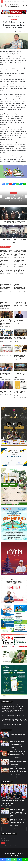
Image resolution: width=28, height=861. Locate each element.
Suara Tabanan (8, 31)
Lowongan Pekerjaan (13, 198)
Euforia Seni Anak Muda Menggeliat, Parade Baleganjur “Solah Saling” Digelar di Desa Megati (6, 253)
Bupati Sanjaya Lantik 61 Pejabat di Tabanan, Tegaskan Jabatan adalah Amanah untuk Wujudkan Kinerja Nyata (14, 724)
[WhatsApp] (17, 184)
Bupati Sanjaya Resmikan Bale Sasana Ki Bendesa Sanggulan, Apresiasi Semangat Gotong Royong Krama (13, 715)
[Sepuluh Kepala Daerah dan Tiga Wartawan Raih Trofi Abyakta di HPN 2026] (20, 297)
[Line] (24, 184)
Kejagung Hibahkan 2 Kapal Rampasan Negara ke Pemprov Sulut (6, 338)
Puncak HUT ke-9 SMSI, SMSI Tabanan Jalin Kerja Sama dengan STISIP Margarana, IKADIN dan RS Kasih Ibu (20, 253)
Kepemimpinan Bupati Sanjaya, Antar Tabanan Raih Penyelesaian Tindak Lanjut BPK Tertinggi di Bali (6, 322)
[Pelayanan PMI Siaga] (6, 348)
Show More (14, 828)
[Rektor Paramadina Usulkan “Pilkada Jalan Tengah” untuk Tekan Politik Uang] (20, 314)
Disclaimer (20, 853)
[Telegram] (20, 184)
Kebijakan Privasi (13, 853)
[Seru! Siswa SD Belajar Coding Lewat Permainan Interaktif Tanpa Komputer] (20, 332)
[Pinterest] (10, 184)
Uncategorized (16, 16)
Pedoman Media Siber (14, 855)
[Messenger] (13, 184)
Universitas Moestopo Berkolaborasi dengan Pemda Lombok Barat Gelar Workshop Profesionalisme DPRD (5, 287)
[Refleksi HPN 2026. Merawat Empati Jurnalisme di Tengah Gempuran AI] (6, 297)
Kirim (3, 843)
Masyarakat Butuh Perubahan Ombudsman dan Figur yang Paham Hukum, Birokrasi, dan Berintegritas (20, 287)
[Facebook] (3, 184)
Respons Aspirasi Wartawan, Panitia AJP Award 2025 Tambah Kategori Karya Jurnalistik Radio (20, 356)
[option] (13, 197)
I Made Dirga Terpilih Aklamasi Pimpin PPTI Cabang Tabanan (19, 270)
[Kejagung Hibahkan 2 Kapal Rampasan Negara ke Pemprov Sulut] (6, 332)
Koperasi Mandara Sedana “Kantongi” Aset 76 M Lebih (6, 270)
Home (10, 16)
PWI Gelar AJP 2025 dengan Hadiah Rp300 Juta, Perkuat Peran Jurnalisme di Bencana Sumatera (19, 392)
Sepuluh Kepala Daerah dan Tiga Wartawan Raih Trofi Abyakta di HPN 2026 (20, 304)
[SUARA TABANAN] (13, 6)
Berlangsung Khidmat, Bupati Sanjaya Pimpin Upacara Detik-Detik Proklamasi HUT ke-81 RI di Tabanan (13, 802)
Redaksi (7, 853)
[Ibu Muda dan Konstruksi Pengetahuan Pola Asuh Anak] (6, 385)
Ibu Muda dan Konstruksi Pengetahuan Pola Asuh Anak (6, 391)
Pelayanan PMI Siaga (5, 353)
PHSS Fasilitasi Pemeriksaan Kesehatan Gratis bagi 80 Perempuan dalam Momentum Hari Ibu (6, 374)
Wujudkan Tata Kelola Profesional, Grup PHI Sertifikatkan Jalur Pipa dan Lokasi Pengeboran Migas (20, 374)
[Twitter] (6, 184)
